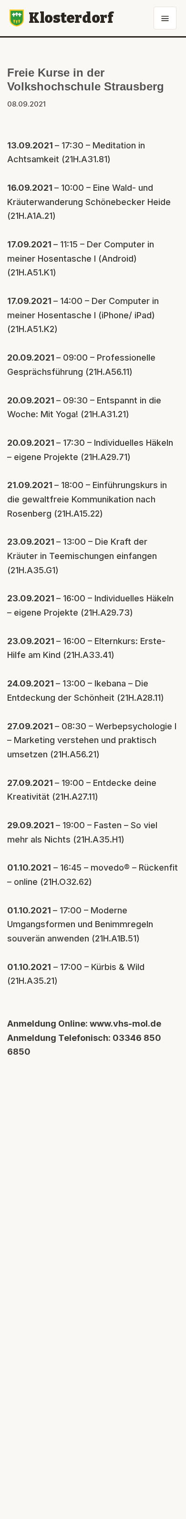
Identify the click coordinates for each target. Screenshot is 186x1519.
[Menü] (165, 18)
